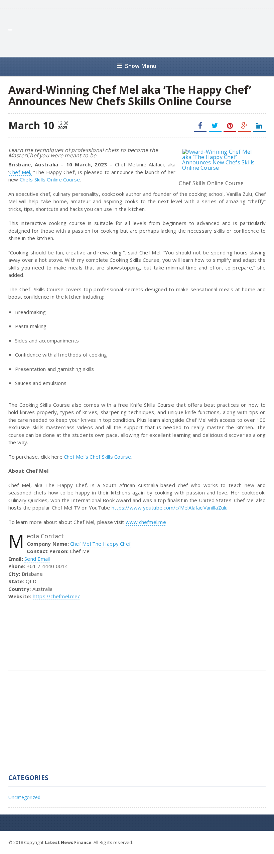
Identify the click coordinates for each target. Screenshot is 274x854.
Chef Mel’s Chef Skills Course (97, 456)
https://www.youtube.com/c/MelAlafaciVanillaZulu (170, 507)
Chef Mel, (20, 172)
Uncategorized (24, 797)
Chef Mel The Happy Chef (100, 543)
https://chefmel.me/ (56, 596)
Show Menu (141, 66)
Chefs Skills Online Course (50, 179)
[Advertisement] (144, 32)
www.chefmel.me (146, 522)
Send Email (37, 558)
